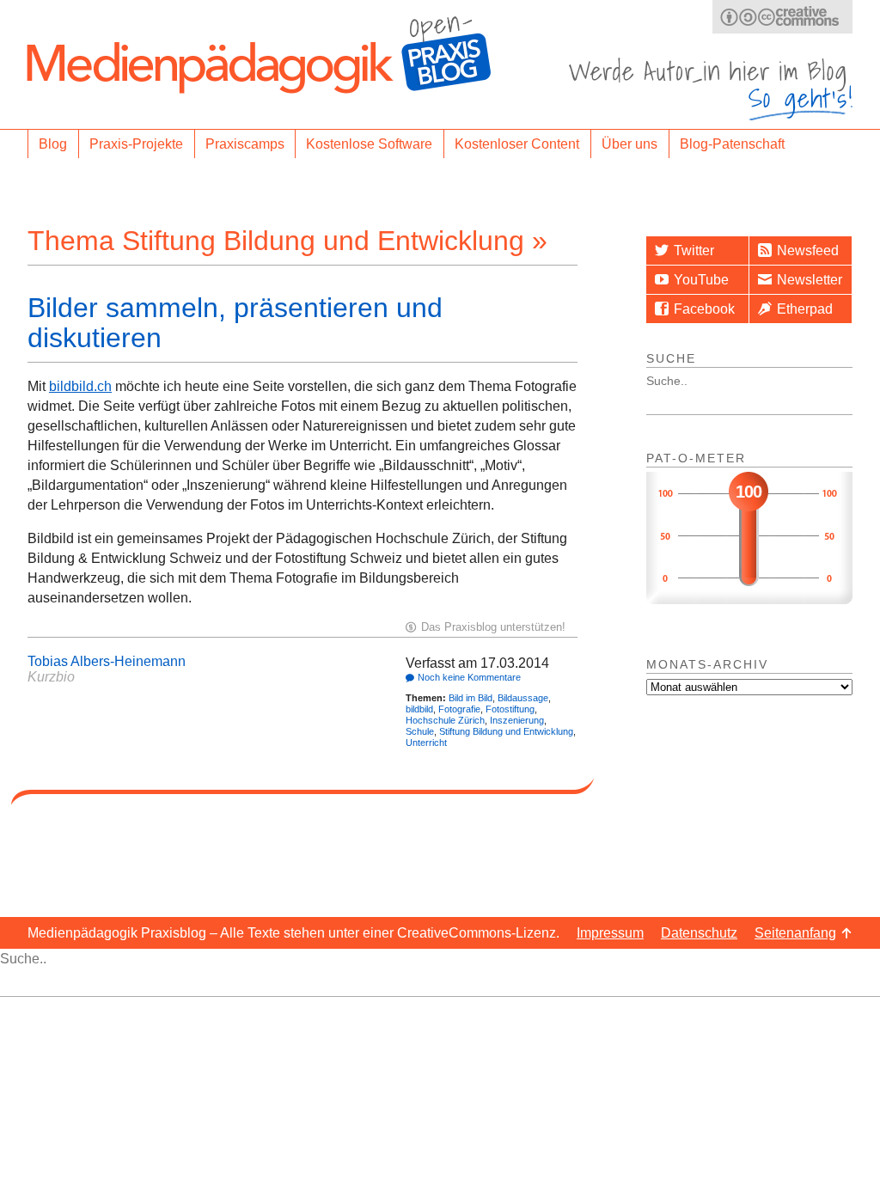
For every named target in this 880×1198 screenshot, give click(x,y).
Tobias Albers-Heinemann (107, 661)
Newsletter (809, 279)
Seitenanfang (795, 933)
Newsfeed (808, 250)
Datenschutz (699, 933)
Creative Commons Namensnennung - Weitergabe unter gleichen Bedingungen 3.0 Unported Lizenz (782, 17)
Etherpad (805, 309)
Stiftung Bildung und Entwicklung (506, 731)
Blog (53, 144)
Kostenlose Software (369, 144)
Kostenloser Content (517, 144)
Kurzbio (51, 676)
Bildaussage (523, 698)
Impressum (610, 933)
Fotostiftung (510, 709)
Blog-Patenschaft (732, 144)
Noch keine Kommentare (469, 677)
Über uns (629, 144)
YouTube (701, 279)
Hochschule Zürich (445, 720)
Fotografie (459, 709)
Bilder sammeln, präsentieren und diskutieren (235, 322)
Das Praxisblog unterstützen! (493, 626)
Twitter (694, 250)
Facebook (704, 309)
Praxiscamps (244, 144)
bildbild (419, 709)
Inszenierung (517, 720)
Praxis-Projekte (136, 144)
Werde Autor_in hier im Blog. (710, 89)
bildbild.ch (80, 386)
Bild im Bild (470, 698)
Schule (420, 731)
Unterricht (426, 742)
